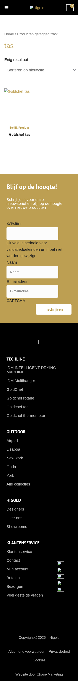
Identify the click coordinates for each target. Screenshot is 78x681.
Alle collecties (18, 484)
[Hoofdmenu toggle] (7, 7)
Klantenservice (19, 552)
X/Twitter (14, 224)
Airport (12, 440)
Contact (13, 560)
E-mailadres (16, 281)
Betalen (13, 578)
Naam (11, 262)
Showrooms (16, 526)
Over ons (14, 518)
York (10, 475)
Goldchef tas (17, 407)
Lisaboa (13, 449)
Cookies (39, 660)
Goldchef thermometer (25, 415)
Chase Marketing (50, 674)
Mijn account (17, 569)
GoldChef (14, 389)
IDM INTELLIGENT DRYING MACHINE (31, 370)
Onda (11, 467)
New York (14, 458)
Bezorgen (14, 586)
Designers (15, 509)
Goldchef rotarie (20, 398)
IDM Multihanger (20, 381)
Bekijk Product (19, 128)
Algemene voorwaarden (26, 651)
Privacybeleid (59, 651)
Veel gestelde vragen (24, 595)
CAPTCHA (15, 300)
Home (9, 34)
